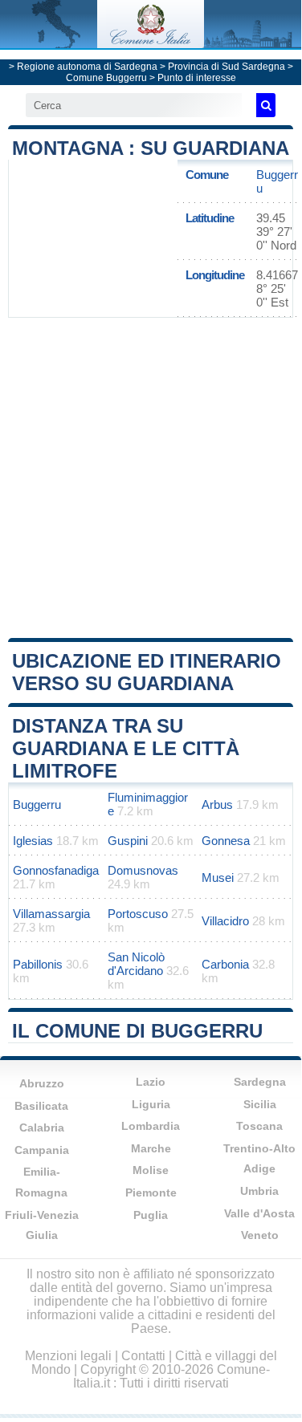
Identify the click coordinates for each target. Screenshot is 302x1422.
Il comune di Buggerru (137, 1031)
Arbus (217, 804)
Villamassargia (51, 913)
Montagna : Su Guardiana (150, 148)
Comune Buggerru (106, 77)
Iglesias (33, 840)
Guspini (128, 840)
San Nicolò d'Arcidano (136, 963)
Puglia (150, 1215)
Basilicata (41, 1105)
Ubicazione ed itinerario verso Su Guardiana (146, 672)
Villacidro (225, 921)
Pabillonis (38, 964)
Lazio (150, 1081)
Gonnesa (226, 840)
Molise (151, 1170)
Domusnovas (143, 870)
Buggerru (37, 804)
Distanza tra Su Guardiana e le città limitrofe (125, 748)
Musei (218, 877)
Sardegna (260, 1081)
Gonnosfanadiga (56, 870)
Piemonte (151, 1192)
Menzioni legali (68, 1356)
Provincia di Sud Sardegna (226, 66)
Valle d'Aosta (259, 1213)
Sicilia (259, 1104)
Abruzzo (41, 1083)
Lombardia (150, 1125)
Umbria (259, 1190)
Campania (41, 1150)
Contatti (143, 1356)
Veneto (260, 1235)
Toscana (259, 1125)
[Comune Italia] (150, 44)
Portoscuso (138, 913)
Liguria (151, 1104)
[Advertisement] (150, 476)
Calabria (41, 1127)
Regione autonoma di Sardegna (87, 66)
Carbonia (225, 964)
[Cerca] (265, 105)
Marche (151, 1148)
